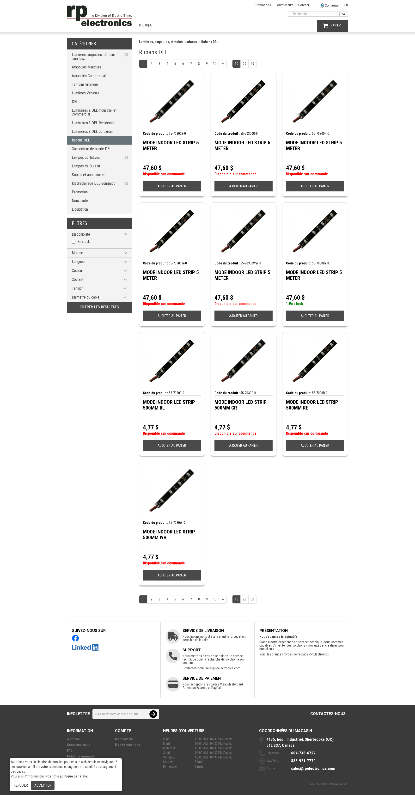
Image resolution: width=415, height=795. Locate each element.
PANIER (336, 25)
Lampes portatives (86, 157)
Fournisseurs (284, 5)
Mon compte (124, 739)
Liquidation (80, 209)
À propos (73, 739)
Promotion (80, 192)
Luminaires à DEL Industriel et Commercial (94, 112)
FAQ (70, 750)
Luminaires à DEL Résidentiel (93, 123)
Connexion (332, 5)
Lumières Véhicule (85, 93)
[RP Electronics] (99, 25)
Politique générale (81, 756)
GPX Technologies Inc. (334, 784)
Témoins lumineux (85, 84)
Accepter (42, 785)
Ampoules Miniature (86, 67)
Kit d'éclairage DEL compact (93, 183)
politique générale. (74, 776)
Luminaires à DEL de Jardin (92, 131)
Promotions (263, 5)
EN (346, 5)
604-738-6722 (303, 753)
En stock (84, 241)
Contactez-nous (328, 713)
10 (236, 63)
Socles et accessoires (88, 174)
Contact (303, 5)
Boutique (146, 25)
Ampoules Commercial (89, 75)
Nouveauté (80, 200)
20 (244, 63)
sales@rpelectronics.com (222, 668)
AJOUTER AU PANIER (172, 186)
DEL (75, 101)
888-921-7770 (303, 760)
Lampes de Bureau (86, 166)
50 (252, 63)
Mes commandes (127, 745)
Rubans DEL (81, 140)
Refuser (20, 785)
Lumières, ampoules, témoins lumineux (94, 56)
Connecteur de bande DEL (91, 149)
